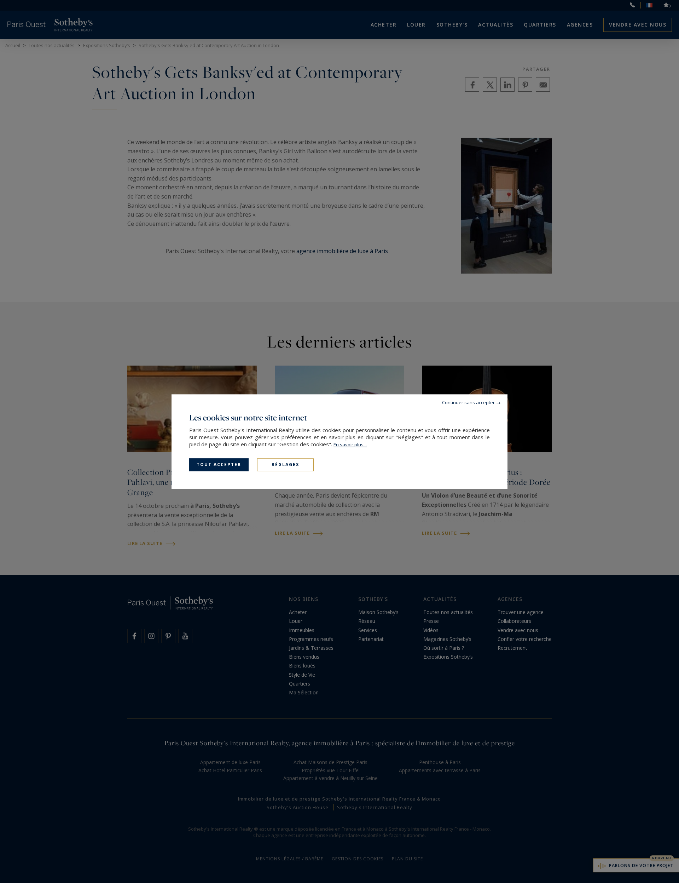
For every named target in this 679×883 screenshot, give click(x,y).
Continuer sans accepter (468, 402)
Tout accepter (219, 464)
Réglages (285, 464)
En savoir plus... (350, 444)
